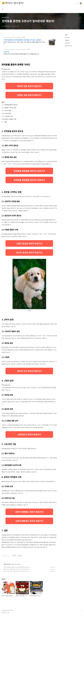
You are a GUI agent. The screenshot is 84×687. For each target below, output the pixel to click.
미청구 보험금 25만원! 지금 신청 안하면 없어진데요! (16, 567)
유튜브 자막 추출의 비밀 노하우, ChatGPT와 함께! (15, 569)
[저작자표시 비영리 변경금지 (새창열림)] (19, 555)
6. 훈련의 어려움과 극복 (9, 119)
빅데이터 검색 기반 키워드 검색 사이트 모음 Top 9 (15, 571)
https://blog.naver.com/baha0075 (12, 37)
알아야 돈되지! (7, 564)
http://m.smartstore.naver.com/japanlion (15, 49)
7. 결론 (5, 122)
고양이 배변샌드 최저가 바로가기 (29, 520)
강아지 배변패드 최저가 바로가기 (29, 511)
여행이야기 (67, 43)
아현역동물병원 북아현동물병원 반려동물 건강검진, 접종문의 (22, 40)
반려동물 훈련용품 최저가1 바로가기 (29, 170)
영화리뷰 (67, 40)
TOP (80, 611)
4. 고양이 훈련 (7, 113)
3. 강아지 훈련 (7, 110)
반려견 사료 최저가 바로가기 (29, 86)
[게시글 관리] (9, 556)
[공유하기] (6, 556)
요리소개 (67, 37)
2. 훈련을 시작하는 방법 (9, 108)
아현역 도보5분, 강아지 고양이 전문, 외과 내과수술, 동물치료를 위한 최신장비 (24, 43)
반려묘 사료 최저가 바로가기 (29, 95)
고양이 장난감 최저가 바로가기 (29, 243)
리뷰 (66, 35)
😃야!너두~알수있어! (12, 3)
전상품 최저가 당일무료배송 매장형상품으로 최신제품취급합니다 (21, 54)
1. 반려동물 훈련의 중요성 (10, 105)
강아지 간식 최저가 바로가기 (29, 371)
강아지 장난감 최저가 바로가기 (29, 252)
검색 (77, 3)
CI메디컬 (6, 52)
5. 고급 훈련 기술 (8, 116)
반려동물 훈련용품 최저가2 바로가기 (29, 179)
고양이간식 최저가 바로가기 (29, 434)
